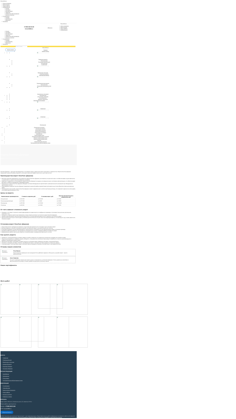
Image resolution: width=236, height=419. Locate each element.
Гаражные (5, 358)
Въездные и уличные (8, 362)
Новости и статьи (7, 396)
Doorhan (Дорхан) (7, 366)
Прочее (39, 140)
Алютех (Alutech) (7, 364)
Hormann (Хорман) (8, 368)
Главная (2, 158)
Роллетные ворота (40, 128)
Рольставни (6, 378)
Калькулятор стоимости (9, 390)
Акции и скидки (7, 394)
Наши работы (6, 392)
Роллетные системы (39, 127)
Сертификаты (6, 388)
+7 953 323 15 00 (29, 27)
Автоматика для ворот (39, 100)
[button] (3, 1)
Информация (6, 7)
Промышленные (7, 360)
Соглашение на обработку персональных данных (49, 417)
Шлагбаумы (6, 374)
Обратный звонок (7, 412)
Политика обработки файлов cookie (27, 417)
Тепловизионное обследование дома (12, 380)
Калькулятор (6, 4)
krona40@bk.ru (7, 408)
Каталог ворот (45, 51)
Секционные (44, 84)
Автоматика (6, 376)
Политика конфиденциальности (9, 417)
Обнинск (50, 27)
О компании (6, 386)
